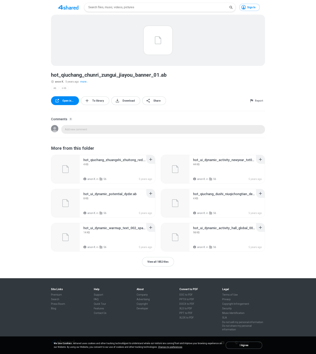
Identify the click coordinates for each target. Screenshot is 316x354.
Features (99, 308)
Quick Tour (100, 303)
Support (98, 294)
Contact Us (100, 313)
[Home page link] (68, 7)
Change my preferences (170, 347)
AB (54, 88)
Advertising (143, 299)
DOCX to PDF (186, 303)
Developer (142, 308)
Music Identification (233, 313)
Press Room (58, 303)
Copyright (142, 303)
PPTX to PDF (186, 299)
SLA (224, 317)
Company (142, 294)
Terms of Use (230, 294)
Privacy (226, 299)
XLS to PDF (185, 308)
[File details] (65, 169)
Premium (56, 294)
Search (55, 299)
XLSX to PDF (186, 317)
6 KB (64, 88)
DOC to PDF (186, 294)
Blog (53, 308)
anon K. (59, 81)
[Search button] (231, 7)
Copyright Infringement (235, 303)
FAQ (96, 299)
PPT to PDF (185, 313)
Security (227, 308)
